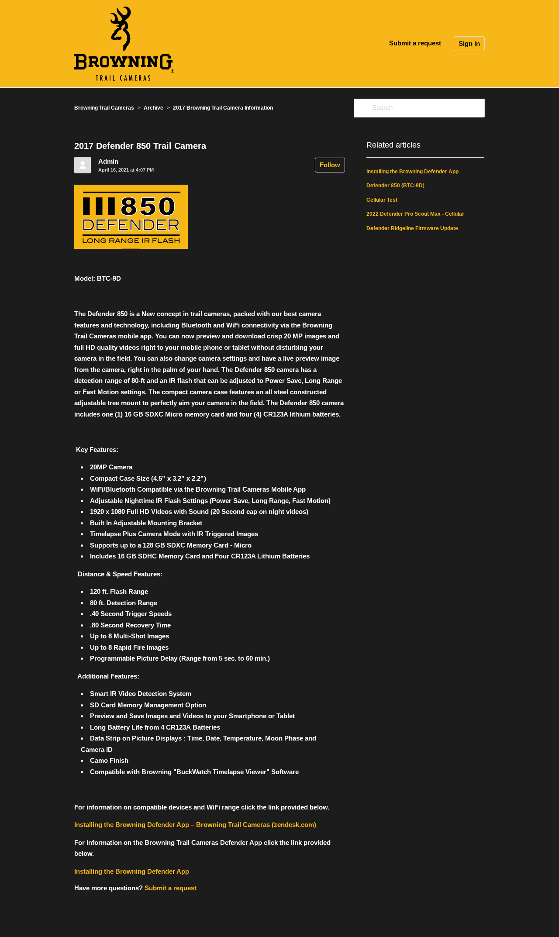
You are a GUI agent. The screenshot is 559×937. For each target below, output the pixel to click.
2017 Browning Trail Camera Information (223, 108)
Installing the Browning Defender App (131, 871)
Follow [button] (330, 165)
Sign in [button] (469, 43)
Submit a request (415, 43)
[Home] (124, 43)
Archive (153, 108)
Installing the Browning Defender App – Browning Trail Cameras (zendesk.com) (195, 824)
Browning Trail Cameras (104, 108)
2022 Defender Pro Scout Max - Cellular (415, 214)
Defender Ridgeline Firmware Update (412, 228)
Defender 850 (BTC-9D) (395, 186)
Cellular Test (381, 200)
